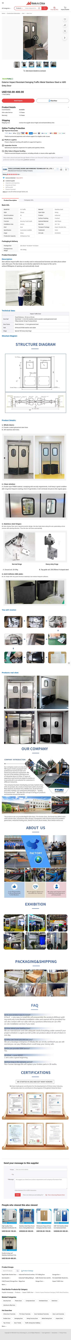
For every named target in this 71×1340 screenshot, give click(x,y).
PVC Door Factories (24, 1314)
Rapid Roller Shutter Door (9, 1274)
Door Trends (17, 1323)
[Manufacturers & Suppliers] (35, 3)
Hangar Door (39, 1281)
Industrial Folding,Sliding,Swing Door (29, 1278)
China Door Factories (9, 1314)
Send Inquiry (18, 101)
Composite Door (30, 1301)
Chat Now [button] (54, 101)
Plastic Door (18, 1301)
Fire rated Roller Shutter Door (60, 1278)
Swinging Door (18, 1318)
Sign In (5, 192)
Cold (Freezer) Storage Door (10, 1281)
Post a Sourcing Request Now (55, 1195)
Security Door (7, 1301)
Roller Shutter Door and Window (45, 1278)
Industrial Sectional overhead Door (27, 1274)
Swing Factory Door (32, 1318)
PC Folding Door (40, 1274)
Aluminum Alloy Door (9, 1305)
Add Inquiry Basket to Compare (36, 71)
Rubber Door (7, 1318)
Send (17, 1195)
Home (3, 13)
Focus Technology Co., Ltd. (23, 1332)
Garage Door (56, 1274)
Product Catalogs (28, 1271)
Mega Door (22, 1281)
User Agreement (46, 1332)
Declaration (55, 1332)
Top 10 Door (6, 1323)
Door (23, 13)
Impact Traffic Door (57, 1281)
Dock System (5, 1278)
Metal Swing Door (47, 1318)
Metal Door (29, 13)
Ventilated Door (43, 1301)
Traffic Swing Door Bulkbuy (32, 1323)
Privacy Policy (62, 1332)
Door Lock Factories (58, 1314)
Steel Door (54, 1301)
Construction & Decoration (13, 13)
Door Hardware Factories (41, 1314)
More (3, 1326)
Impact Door (59, 1318)
